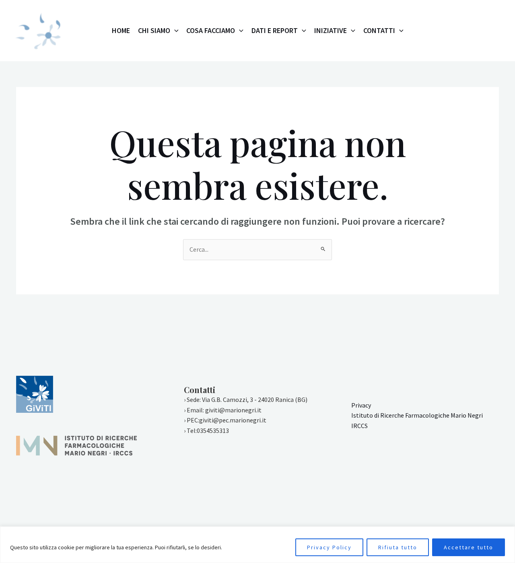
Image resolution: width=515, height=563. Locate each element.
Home (121, 30)
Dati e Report (274, 30)
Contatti (379, 30)
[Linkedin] (490, 31)
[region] (257, 544)
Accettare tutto (468, 547)
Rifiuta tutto (397, 547)
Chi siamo (154, 30)
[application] (174, 31)
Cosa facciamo (210, 30)
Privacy (361, 405)
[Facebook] (455, 31)
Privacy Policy (329, 547)
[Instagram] (437, 31)
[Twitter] (473, 31)
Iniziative (330, 30)
